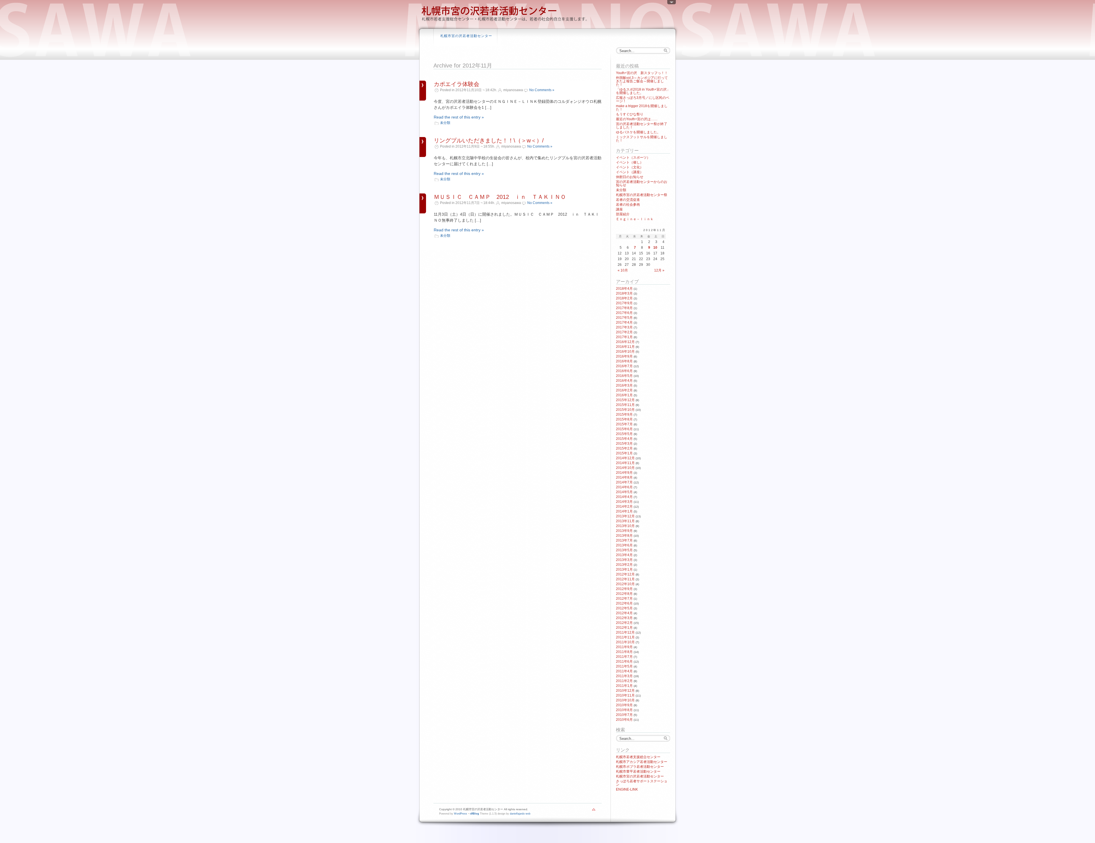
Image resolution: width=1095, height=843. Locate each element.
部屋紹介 (623, 214)
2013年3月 (624, 560)
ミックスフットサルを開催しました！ (641, 138)
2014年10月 (625, 468)
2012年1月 (624, 628)
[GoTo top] (593, 810)
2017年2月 (624, 332)
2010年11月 (625, 695)
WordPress (460, 813)
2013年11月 (625, 521)
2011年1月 (624, 686)
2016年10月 (625, 352)
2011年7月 (624, 657)
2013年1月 (624, 569)
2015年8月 (624, 419)
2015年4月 (624, 439)
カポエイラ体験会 (456, 84)
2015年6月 (624, 429)
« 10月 (623, 270)
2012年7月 (624, 599)
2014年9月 (624, 473)
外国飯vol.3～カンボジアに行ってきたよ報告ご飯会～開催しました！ (642, 81)
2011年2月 (624, 681)
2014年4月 (624, 497)
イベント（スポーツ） (633, 158)
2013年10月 (625, 526)
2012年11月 (625, 579)
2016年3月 (624, 385)
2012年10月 (625, 584)
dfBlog (474, 813)
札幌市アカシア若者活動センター (641, 762)
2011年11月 (625, 637)
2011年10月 (625, 642)
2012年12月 (625, 574)
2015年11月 (625, 405)
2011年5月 (624, 666)
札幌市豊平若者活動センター (638, 771)
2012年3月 (624, 618)
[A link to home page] (504, 21)
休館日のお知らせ (629, 177)
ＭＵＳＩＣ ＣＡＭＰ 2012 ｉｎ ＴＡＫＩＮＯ (500, 197)
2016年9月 (624, 356)
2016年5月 (624, 376)
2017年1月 (624, 337)
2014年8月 (624, 477)
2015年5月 (624, 434)
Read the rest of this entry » (459, 117)
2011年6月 (624, 662)
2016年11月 (625, 347)
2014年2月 (624, 507)
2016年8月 (624, 361)
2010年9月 (624, 705)
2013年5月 (624, 550)
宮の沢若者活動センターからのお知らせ (641, 183)
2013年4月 (624, 555)
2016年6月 (624, 371)
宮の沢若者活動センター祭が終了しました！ (641, 125)
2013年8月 (624, 536)
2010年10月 (625, 700)
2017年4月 (624, 322)
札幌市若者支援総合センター (638, 757)
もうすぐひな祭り (629, 114)
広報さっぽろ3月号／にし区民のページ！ (642, 99)
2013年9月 (624, 531)
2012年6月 (624, 603)
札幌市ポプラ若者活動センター (640, 767)
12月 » (659, 270)
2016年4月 (624, 381)
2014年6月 (624, 487)
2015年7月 (624, 424)
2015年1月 (624, 453)
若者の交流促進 (628, 200)
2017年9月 (624, 303)
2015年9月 (624, 415)
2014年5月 (624, 492)
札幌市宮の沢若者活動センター (466, 36)
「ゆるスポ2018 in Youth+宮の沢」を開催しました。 (643, 91)
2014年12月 (625, 458)
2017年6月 (624, 313)
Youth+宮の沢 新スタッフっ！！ (642, 73)
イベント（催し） (629, 162)
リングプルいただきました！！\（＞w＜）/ (489, 140)
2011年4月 (624, 671)
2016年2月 (624, 390)
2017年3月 (624, 327)
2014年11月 (625, 463)
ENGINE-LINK (627, 789)
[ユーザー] (671, 3)
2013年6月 (624, 545)
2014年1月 (624, 511)
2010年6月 (624, 720)
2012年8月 (624, 594)
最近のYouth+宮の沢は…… (637, 119)
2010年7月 (624, 715)
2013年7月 (624, 540)
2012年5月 (624, 608)
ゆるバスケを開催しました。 (638, 132)
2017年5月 (624, 318)
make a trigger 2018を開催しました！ (642, 107)
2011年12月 (625, 632)
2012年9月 (624, 589)
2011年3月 (624, 676)
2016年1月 (624, 395)
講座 (619, 209)
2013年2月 (624, 565)
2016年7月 (624, 366)
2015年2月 (624, 448)
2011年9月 (624, 647)
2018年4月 (624, 289)
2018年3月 (624, 293)
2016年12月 (625, 342)
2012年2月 (624, 623)
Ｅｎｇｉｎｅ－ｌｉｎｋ (635, 219)
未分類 (445, 123)
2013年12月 (625, 516)
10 (655, 247)
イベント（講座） (629, 172)
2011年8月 (624, 652)
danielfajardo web (520, 813)
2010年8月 (624, 710)
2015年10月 (625, 410)
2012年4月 (624, 613)
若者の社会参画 (628, 205)
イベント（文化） (629, 167)
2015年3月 (624, 444)
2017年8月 (624, 308)
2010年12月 (625, 691)
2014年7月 (624, 482)
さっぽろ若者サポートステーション (641, 783)
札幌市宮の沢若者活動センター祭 (641, 195)
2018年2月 (624, 298)
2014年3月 (624, 502)
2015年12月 (625, 400)
